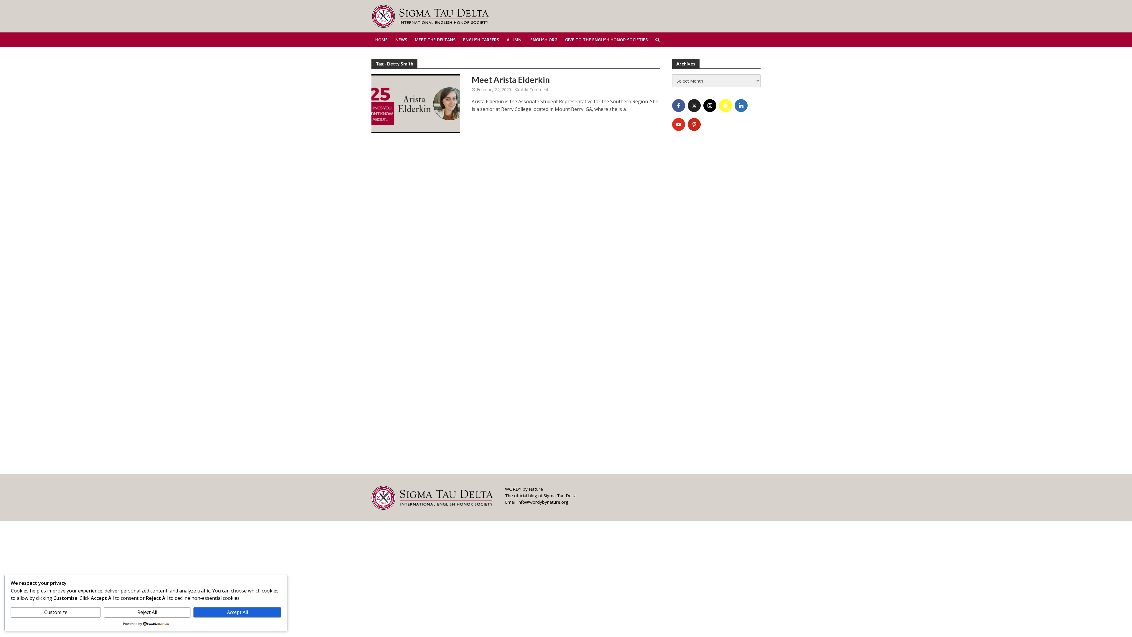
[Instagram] (709, 105)
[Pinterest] (694, 124)
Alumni (515, 39)
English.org (543, 39)
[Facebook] (678, 105)
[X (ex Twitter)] (694, 105)
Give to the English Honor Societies (606, 39)
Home (381, 39)
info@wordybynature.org (543, 502)
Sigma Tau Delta (560, 495)
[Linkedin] (741, 105)
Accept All (237, 612)
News (401, 39)
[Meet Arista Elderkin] (415, 103)
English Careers (481, 39)
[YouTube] (678, 124)
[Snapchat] (725, 105)
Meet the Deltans (435, 39)
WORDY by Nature (524, 489)
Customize (56, 612)
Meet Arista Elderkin (511, 80)
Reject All (147, 612)
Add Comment (535, 89)
